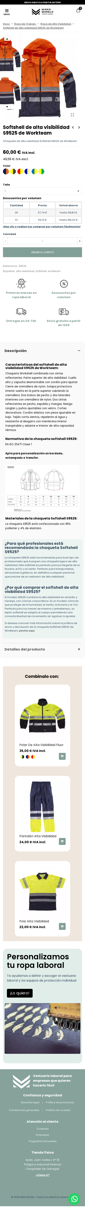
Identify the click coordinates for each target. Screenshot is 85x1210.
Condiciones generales (24, 1110)
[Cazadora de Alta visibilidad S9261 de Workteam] (73, 127)
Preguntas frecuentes (43, 1141)
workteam (54, 271)
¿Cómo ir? (43, 1175)
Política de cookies (58, 1110)
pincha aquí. (27, 630)
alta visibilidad (25, 271)
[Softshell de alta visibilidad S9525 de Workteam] (72, 115)
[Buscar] (71, 11)
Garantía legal (30, 1102)
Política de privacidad (60, 1102)
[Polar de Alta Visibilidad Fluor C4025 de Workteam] (42, 715)
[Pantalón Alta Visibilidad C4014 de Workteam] (42, 806)
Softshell (41, 271)
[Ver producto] (62, 756)
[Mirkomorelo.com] (42, 11)
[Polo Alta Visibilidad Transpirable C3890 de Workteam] (42, 892)
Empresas (42, 1135)
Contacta (43, 1129)
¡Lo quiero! (19, 993)
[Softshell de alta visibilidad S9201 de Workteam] (79, 127)
